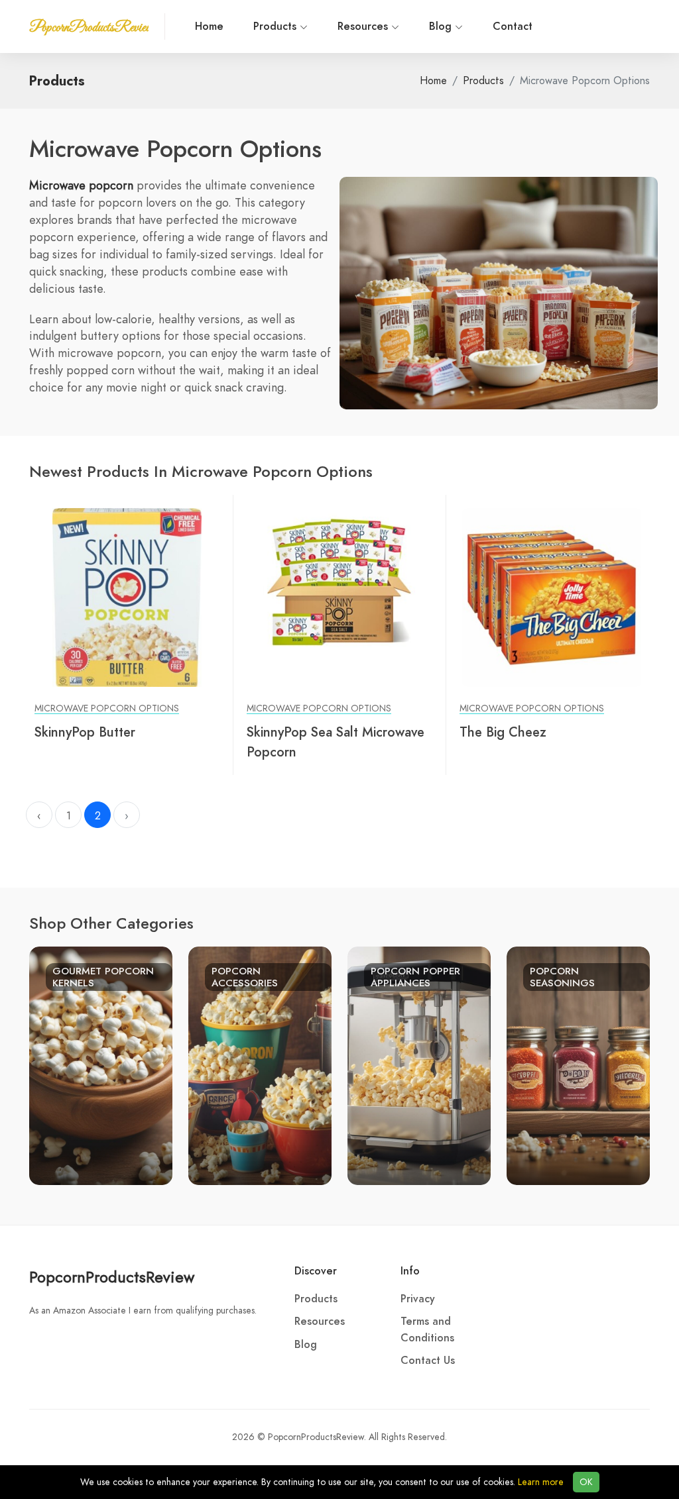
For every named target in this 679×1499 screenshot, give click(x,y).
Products (276, 26)
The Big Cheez (503, 732)
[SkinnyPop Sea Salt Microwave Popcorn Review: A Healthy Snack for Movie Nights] (339, 597)
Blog (442, 26)
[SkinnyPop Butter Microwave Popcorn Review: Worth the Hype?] (126, 597)
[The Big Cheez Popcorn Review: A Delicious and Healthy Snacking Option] (552, 597)
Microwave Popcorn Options (106, 708)
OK (586, 1482)
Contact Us (428, 1360)
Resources (364, 26)
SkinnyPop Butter (84, 732)
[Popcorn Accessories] (260, 1064)
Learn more (541, 1482)
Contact (512, 26)
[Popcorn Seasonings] (578, 1064)
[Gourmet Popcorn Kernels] (100, 1064)
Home (209, 26)
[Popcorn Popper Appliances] (419, 1064)
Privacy (418, 1299)
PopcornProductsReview (111, 1277)
